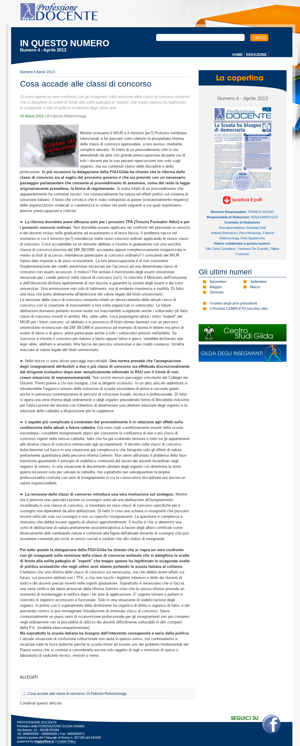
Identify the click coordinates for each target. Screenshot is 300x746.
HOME (237, 55)
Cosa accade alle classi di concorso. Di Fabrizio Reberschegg (77, 694)
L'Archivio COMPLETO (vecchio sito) (239, 309)
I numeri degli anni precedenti (233, 303)
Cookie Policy (66, 741)
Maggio (216, 287)
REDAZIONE (256, 55)
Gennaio (217, 292)
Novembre (218, 282)
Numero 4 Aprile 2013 (37, 72)
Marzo (255, 287)
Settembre (258, 282)
